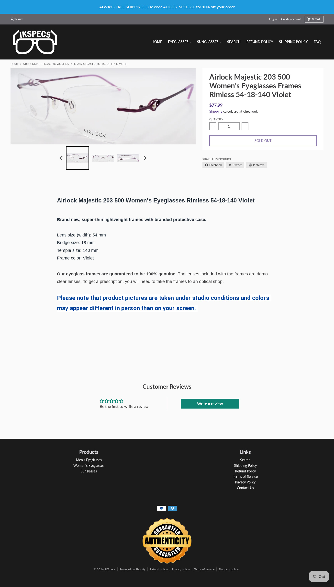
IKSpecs (110, 569)
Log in (273, 19)
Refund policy (159, 569)
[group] (77, 158)
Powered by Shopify (132, 569)
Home (14, 63)
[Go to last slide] (61, 158)
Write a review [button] (210, 403)
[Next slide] (144, 158)
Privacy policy (181, 569)
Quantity (216, 119)
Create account (291, 19)
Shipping (215, 111)
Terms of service (204, 569)
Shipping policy (229, 569)
